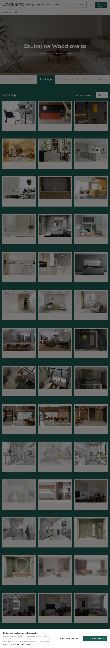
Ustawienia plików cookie (69, 638)
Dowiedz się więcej (23, 644)
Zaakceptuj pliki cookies (95, 638)
